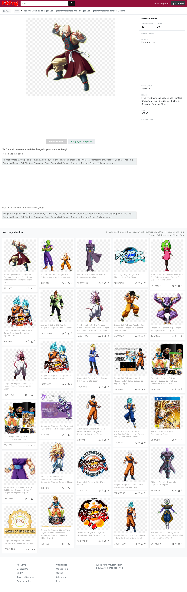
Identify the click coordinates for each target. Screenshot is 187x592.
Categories (61, 564)
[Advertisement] (70, 118)
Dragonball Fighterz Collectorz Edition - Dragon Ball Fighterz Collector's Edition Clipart (164, 381)
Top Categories (162, 3)
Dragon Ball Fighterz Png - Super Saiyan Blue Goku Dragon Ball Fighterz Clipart (18, 333)
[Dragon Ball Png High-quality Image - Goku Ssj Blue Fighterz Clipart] (130, 516)
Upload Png (62, 569)
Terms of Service (25, 577)
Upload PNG (178, 3)
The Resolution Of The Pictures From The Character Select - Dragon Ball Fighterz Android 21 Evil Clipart (93, 327)
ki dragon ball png (174, 232)
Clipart (59, 573)
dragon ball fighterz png (118, 232)
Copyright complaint (81, 141)
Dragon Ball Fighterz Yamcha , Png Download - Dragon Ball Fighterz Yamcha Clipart (129, 327)
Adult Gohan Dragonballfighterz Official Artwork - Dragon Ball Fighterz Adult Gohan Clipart (91, 431)
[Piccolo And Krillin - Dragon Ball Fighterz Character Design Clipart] (57, 255)
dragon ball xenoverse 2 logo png (166, 235)
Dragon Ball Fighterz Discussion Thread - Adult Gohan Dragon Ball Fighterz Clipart (129, 381)
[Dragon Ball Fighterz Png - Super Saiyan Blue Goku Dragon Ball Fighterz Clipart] (20, 311)
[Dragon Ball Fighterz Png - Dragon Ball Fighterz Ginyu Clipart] (167, 308)
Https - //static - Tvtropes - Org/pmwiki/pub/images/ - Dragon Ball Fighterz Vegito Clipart (129, 434)
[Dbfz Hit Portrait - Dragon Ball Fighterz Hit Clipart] (167, 463)
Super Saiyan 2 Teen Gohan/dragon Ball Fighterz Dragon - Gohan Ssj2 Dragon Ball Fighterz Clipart (19, 490)
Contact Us (22, 569)
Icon (58, 581)
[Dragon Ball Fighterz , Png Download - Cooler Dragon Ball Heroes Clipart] (57, 407)
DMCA (20, 573)
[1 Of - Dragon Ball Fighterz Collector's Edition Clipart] (20, 418)
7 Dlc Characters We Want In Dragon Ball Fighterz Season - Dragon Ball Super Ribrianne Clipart (167, 277)
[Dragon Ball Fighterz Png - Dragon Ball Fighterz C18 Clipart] (93, 359)
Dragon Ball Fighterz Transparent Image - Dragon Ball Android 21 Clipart (18, 386)
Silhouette (61, 577)
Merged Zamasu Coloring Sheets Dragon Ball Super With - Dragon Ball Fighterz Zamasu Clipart (167, 535)
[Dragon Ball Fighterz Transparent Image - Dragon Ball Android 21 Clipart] (20, 364)
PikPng (6, 11)
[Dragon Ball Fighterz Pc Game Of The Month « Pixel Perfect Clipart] (20, 521)
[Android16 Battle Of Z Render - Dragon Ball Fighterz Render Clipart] (57, 306)
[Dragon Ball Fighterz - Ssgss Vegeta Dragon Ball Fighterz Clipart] (57, 356)
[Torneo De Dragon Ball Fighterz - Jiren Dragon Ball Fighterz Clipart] (93, 513)
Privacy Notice (24, 581)
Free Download (56, 141)
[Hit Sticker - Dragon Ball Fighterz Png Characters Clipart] (93, 255)
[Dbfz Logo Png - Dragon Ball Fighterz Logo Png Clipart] (130, 255)
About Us (21, 564)
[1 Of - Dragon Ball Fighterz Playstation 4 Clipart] (167, 412)
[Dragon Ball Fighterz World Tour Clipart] (93, 463)
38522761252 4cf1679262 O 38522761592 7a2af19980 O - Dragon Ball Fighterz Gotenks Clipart (57, 479)
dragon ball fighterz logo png (148, 232)
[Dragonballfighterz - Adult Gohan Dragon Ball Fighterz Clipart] (130, 465)
